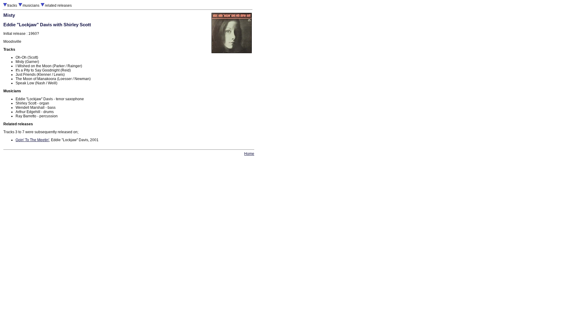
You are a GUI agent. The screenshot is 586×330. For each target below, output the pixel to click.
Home (249, 154)
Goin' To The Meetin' (32, 140)
